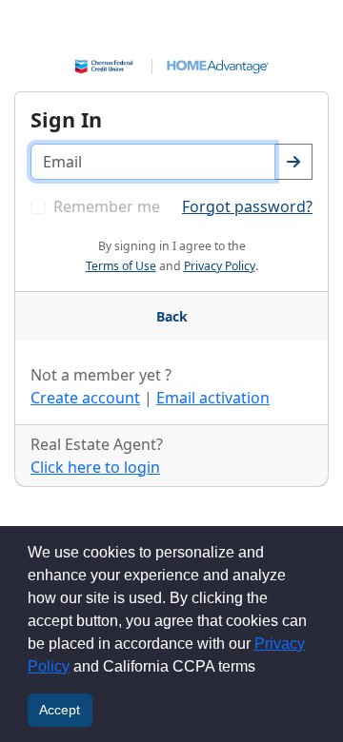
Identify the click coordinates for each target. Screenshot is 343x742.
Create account (85, 397)
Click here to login (95, 467)
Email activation (213, 397)
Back (172, 316)
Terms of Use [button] (121, 266)
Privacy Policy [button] (219, 266)
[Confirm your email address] (293, 162)
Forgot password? (247, 206)
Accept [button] (59, 709)
